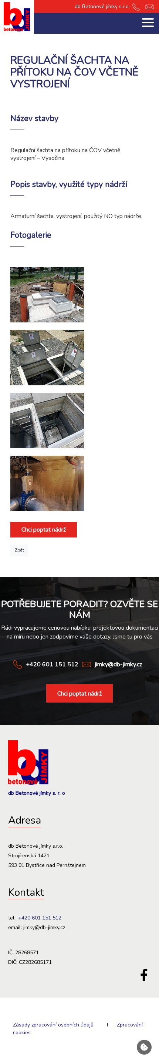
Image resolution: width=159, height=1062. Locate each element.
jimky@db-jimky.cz (118, 664)
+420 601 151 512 (52, 664)
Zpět (19, 550)
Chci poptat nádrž (43, 530)
